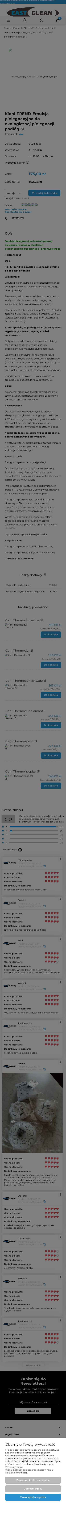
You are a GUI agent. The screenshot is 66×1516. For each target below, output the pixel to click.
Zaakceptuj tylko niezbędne (33, 1480)
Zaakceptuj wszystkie (33, 1497)
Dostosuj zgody (33, 1488)
